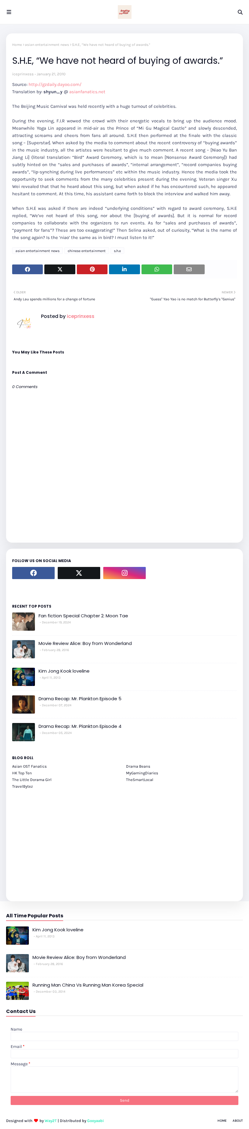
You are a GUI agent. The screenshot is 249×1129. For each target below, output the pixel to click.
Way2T (51, 1120)
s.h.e (117, 251)
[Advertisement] (124, 841)
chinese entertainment (87, 251)
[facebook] (33, 573)
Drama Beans (138, 766)
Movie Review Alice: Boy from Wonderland (85, 643)
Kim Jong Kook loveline (64, 671)
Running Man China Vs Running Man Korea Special (87, 985)
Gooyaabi (95, 1120)
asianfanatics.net (87, 91)
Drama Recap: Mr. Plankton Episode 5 (80, 698)
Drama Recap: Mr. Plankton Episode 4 (80, 726)
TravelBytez (22, 786)
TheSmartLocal (139, 779)
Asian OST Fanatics (29, 766)
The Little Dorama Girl (32, 779)
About (238, 1121)
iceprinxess (23, 74)
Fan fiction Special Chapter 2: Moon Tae (83, 615)
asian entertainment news (47, 45)
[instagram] (124, 573)
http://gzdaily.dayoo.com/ (55, 84)
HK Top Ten (22, 773)
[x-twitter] (79, 573)
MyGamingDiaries (142, 773)
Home (17, 45)
